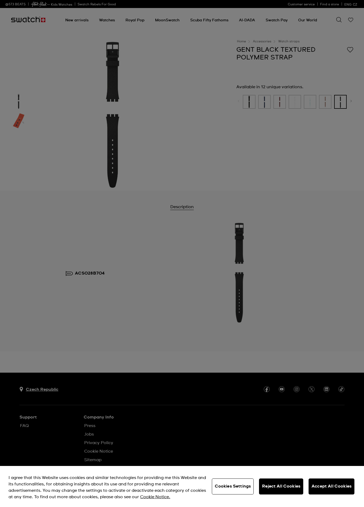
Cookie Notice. (155, 497)
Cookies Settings (233, 486)
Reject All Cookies (281, 486)
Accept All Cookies (331, 486)
